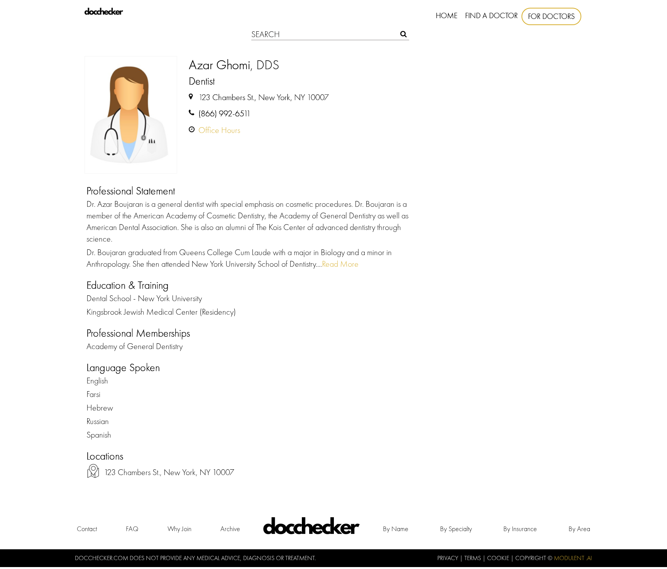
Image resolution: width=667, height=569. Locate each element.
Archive (230, 528)
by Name (395, 528)
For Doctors (551, 16)
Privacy (448, 558)
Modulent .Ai (573, 558)
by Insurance (520, 528)
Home (446, 15)
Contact (87, 528)
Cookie (499, 558)
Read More (340, 263)
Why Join (179, 528)
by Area (579, 528)
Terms (473, 558)
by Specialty (456, 528)
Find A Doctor (491, 15)
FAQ (132, 528)
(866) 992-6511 (224, 113)
